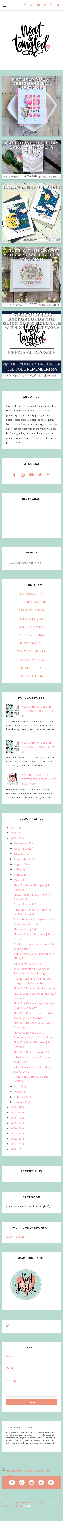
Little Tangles (15, 1236)
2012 (14, 1138)
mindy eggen (31, 668)
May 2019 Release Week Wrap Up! (35, 988)
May (17, 879)
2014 (14, 1128)
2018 (14, 1107)
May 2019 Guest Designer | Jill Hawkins (32, 83)
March (18, 1091)
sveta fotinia (31, 676)
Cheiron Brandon (31, 602)
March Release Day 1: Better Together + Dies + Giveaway (39, 779)
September (21, 859)
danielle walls (31, 660)
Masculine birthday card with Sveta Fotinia (32, 147)
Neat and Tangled (19, 1502)
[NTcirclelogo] (26, 1303)
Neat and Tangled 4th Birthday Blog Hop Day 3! (38, 747)
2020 (14, 833)
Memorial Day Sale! (26, 929)
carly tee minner (31, 651)
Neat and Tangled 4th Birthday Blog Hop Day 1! (38, 711)
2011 (14, 1144)
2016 (14, 1117)
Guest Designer (31, 619)
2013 (14, 1133)
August (19, 864)
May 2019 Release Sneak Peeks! (33, 1052)
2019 (14, 838)
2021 (14, 827)
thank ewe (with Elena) (28, 963)
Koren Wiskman (31, 635)
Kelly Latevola (31, 627)
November (21, 848)
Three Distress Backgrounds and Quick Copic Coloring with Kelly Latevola (32, 321)
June (17, 874)
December (21, 843)
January (19, 1102)
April (17, 1086)
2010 (14, 1149)
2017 (14, 1112)
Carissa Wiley (31, 594)
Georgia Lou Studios (12, 1506)
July (17, 869)
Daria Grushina (31, 610)
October (19, 853)
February (20, 1097)
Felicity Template (37, 1502)
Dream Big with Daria (31, 187)
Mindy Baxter (31, 643)
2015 (14, 1123)
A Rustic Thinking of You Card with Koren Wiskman (32, 254)
